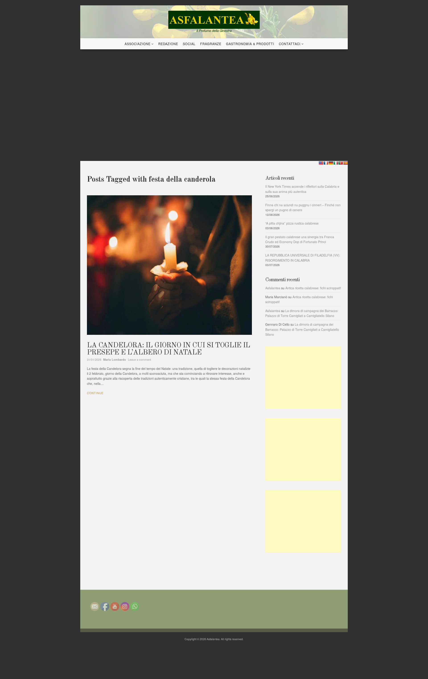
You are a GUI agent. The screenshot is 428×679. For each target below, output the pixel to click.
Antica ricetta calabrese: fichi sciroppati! (313, 288)
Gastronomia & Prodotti (250, 44)
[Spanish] (345, 163)
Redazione (168, 44)
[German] (331, 163)
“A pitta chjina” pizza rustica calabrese (292, 223)
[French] (326, 163)
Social (189, 44)
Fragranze (210, 44)
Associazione (137, 44)
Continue (95, 393)
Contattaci (289, 44)
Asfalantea (272, 288)
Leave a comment (139, 359)
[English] (321, 163)
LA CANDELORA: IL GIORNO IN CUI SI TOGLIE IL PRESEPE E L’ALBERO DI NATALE (168, 349)
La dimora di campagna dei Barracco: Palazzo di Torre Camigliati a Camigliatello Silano (302, 329)
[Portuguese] (340, 163)
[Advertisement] (303, 377)
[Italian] (335, 163)
